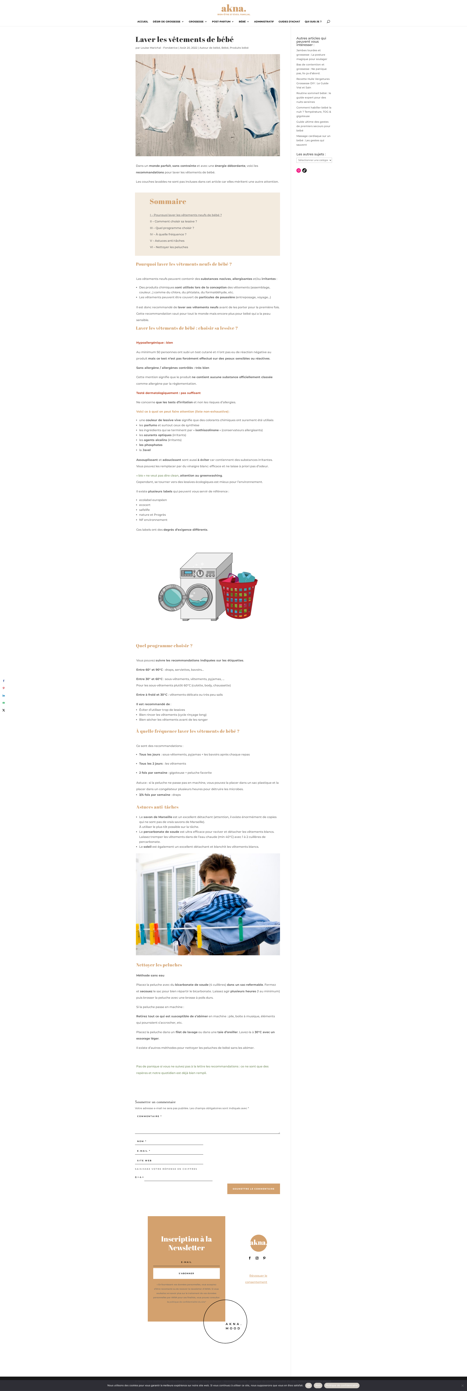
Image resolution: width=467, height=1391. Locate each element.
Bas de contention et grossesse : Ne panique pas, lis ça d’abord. (311, 69)
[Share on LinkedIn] (3, 695)
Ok (308, 1385)
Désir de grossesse (166, 21)
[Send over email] (3, 702)
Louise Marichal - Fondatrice (159, 47)
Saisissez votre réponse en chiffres (166, 1169)
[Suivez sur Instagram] (257, 1258)
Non (318, 1385)
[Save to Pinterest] (3, 688)
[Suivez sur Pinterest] (264, 1258)
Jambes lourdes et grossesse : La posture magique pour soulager (311, 55)
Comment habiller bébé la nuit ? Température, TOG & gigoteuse (313, 112)
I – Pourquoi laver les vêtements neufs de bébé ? (186, 215)
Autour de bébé (209, 47)
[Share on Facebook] (3, 681)
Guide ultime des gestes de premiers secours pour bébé (313, 126)
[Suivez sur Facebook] (250, 1258)
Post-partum (221, 21)
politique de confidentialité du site (187, 1302)
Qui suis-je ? (313, 21)
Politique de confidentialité (342, 1385)
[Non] (462, 1385)
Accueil (142, 21)
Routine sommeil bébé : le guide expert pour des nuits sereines (313, 98)
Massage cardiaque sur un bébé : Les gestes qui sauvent (313, 140)
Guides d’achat (289, 21)
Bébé (242, 21)
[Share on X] (3, 710)
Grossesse (196, 21)
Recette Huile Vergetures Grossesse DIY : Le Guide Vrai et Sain (313, 83)
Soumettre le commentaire (254, 1189)
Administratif (264, 21)
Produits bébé (239, 47)
